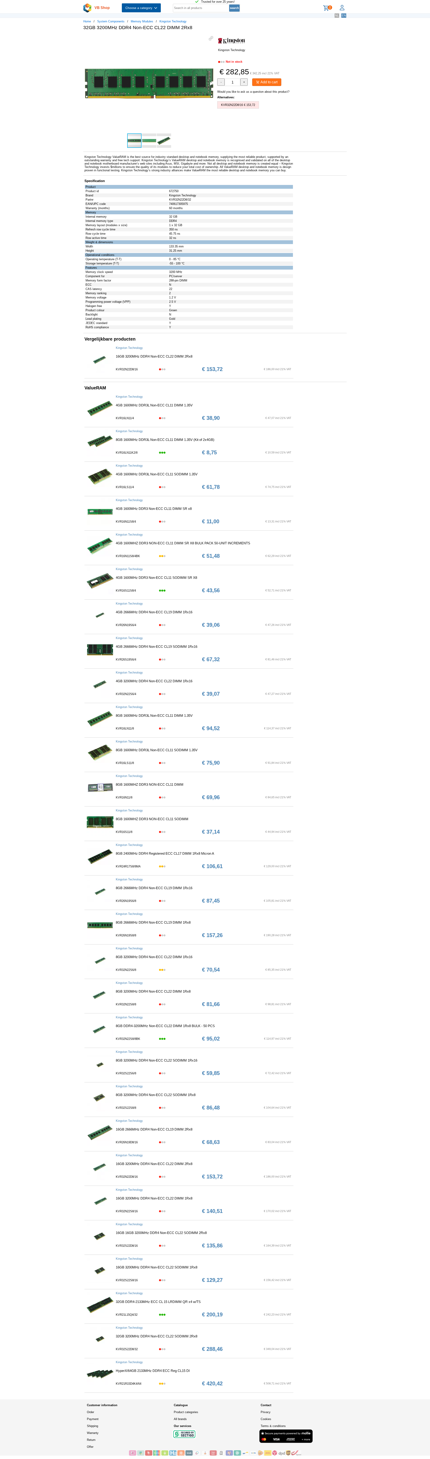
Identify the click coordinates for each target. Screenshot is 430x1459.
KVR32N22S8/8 (126, 1004)
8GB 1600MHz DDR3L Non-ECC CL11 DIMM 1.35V (154, 715)
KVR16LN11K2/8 (127, 452)
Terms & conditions (273, 1426)
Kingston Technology (173, 21)
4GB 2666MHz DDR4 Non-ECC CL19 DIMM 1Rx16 (154, 612)
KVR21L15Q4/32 (127, 1314)
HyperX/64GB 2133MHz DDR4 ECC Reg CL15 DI (153, 1371)
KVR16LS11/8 (125, 763)
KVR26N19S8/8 (126, 935)
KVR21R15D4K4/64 (128, 1383)
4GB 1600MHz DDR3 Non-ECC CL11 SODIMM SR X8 (156, 577)
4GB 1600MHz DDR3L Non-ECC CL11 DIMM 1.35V (154, 405)
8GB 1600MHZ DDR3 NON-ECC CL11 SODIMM (152, 819)
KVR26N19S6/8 (126, 901)
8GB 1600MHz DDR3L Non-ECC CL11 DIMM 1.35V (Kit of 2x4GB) (165, 440)
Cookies (266, 1419)
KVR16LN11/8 (125, 728)
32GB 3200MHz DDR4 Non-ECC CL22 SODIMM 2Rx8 (156, 1336)
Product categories (186, 1412)
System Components (111, 21)
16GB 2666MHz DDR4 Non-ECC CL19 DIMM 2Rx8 (154, 1129)
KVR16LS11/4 (125, 487)
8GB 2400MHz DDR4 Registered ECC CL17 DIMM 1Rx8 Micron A (165, 853)
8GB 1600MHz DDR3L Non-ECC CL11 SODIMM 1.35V (157, 750)
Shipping (92, 1426)
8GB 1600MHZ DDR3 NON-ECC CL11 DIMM (149, 784)
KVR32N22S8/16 (127, 1211)
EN (344, 15)
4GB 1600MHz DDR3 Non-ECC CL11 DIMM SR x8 (154, 509)
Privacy (266, 1412)
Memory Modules (142, 21)
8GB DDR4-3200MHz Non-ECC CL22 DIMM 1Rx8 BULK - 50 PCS (165, 1026)
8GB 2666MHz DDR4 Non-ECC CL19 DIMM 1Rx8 (153, 922)
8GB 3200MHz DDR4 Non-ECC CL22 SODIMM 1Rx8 (156, 1095)
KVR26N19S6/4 (126, 625)
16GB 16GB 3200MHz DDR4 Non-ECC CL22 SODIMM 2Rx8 (161, 1233)
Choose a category (139, 8)
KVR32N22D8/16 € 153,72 (238, 105)
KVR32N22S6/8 (126, 970)
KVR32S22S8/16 (127, 1280)
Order (90, 1412)
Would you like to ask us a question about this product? (253, 91)
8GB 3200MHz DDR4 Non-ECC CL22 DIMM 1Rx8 (153, 991)
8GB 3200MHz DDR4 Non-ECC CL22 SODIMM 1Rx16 (156, 1060)
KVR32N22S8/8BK (128, 1039)
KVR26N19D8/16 (127, 1142)
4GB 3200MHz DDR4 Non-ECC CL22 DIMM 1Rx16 (154, 681)
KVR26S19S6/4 (126, 659)
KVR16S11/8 (124, 832)
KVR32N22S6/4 (126, 694)
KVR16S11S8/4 (126, 590)
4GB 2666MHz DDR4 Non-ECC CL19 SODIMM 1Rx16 (156, 646)
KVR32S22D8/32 (127, 1349)
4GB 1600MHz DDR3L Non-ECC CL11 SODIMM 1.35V (157, 474)
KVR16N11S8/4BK (128, 556)
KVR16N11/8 (124, 797)
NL (337, 15)
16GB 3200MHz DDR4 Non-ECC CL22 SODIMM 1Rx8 (156, 1267)
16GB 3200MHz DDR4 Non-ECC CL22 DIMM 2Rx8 (154, 356)
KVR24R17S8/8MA (128, 866)
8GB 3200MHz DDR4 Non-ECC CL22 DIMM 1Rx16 (154, 957)
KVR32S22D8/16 (127, 1245)
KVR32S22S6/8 (126, 1073)
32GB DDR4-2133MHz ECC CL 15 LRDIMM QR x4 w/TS (158, 1302)
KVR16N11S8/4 (126, 521)
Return (91, 1440)
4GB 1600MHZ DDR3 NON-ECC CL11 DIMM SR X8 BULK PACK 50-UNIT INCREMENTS (183, 543)
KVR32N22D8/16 (127, 369)
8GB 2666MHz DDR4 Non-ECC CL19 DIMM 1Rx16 (154, 888)
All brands (180, 1419)
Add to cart (268, 82)
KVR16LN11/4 (125, 418)
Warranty (93, 1433)
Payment (93, 1419)
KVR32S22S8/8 (126, 1107)
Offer (90, 1446)
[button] (211, 38)
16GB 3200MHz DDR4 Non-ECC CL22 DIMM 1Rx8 (154, 1198)
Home (87, 21)
